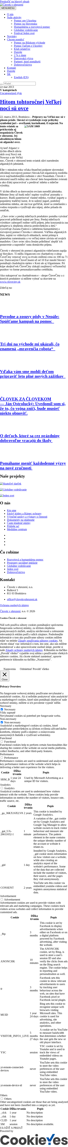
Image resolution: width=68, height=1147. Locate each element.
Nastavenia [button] (9, 669)
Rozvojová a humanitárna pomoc (25, 559)
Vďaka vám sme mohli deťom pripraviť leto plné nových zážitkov (33, 373)
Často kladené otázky (19, 523)
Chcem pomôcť (15, 39)
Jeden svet (12, 569)
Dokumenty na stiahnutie (21, 519)
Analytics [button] (5, 784)
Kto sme (11, 510)
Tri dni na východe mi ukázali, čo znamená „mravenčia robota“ (29, 346)
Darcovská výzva (23, 58)
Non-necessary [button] (8, 718)
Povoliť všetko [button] (41, 669)
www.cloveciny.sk (10, 281)
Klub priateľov (22, 48)
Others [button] (3, 1095)
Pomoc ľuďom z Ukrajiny (28, 45)
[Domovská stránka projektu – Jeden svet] (7, 495)
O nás (10, 14)
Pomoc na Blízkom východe (29, 42)
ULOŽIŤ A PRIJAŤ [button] (11, 1127)
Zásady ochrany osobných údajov (24, 650)
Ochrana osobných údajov (14, 605)
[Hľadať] (1, 84)
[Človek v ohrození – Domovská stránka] (11, 4)
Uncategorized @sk (11, 93)
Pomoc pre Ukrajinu (25, 20)
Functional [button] (6, 738)
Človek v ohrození (10, 611)
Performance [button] (7, 754)
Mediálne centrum (17, 529)
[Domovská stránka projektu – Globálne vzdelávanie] (13, 489)
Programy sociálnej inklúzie (22, 562)
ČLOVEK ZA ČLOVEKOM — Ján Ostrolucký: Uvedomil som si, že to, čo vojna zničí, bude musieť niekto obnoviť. (33, 406)
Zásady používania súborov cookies (38, 640)
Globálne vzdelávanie (26, 30)
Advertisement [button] (8, 896)
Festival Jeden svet (24, 33)
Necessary (10, 709)
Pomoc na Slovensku (25, 23)
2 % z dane (20, 55)
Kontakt (11, 67)
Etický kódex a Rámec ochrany (24, 513)
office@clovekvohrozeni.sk (22, 599)
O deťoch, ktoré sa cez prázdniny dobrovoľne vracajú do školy (30, 438)
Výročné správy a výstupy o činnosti (27, 516)
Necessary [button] (5, 705)
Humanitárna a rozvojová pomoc (32, 26)
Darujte (18, 52)
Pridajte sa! (13, 526)
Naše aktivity (14, 17)
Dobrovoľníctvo (23, 64)
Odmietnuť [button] (26, 669)
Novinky (12, 36)
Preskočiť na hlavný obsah (14, 1)
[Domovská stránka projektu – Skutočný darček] (10, 483)
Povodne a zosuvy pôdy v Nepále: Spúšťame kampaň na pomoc (29, 319)
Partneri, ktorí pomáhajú (27, 61)
